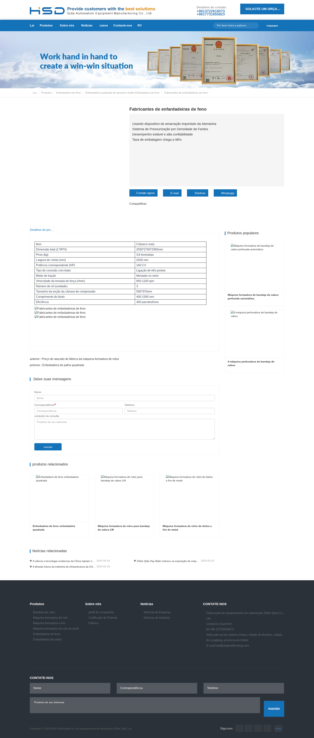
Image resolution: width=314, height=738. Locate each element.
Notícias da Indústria (157, 617)
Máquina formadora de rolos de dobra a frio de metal (187, 528)
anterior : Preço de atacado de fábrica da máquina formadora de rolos (74, 358)
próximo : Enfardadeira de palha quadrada (57, 365)
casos (104, 25)
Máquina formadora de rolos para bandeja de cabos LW (124, 528)
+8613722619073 (211, 11)
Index (278, 728)
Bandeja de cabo (44, 612)
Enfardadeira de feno (68, 92)
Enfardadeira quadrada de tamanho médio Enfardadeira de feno (122, 92)
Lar (32, 25)
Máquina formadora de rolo (50, 617)
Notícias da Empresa (157, 612)
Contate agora (145, 193)
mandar (48, 447)
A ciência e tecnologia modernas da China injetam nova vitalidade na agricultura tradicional (64, 561)
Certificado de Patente (102, 617)
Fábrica (93, 623)
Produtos (46, 92)
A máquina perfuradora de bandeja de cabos (251, 363)
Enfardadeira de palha (47, 639)
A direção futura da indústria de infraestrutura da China (64, 566)
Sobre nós (93, 604)
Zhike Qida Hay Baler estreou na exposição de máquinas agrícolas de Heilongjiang (168, 561)
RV (140, 25)
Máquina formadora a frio (49, 623)
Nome (37, 392)
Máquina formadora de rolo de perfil (56, 628)
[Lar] (92, 9)
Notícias (146, 604)
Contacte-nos (122, 25)
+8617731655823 (211, 14)
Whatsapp (227, 193)
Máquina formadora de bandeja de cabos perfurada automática (253, 296)
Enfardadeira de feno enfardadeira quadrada (54, 528)
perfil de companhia (101, 612)
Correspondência (44, 404)
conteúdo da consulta (46, 416)
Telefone (200, 193)
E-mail (174, 193)
